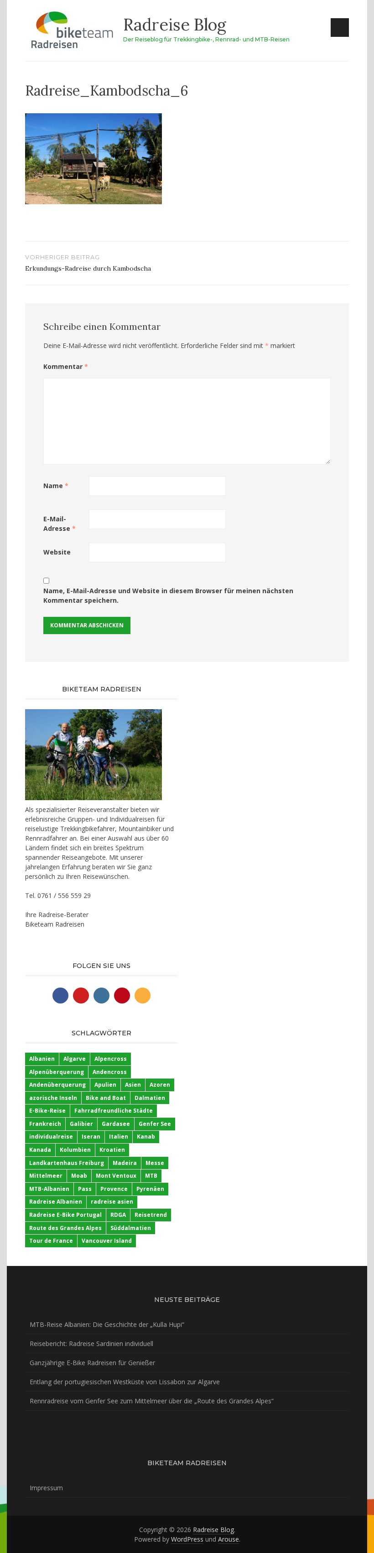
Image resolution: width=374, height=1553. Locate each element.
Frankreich (45, 1124)
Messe (154, 1163)
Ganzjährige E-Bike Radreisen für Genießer (92, 1362)
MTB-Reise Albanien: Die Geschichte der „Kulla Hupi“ (107, 1324)
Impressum (46, 1487)
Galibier (81, 1124)
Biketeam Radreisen (54, 924)
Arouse (228, 1539)
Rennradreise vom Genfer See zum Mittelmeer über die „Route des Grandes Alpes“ (152, 1401)
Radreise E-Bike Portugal (65, 1215)
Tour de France (51, 1241)
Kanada (40, 1150)
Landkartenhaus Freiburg (66, 1163)
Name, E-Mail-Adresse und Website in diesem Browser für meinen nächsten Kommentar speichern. (168, 595)
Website (57, 552)
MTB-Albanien (49, 1189)
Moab (79, 1176)
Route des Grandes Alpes (65, 1228)
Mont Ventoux (116, 1176)
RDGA (118, 1215)
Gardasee (116, 1124)
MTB (151, 1176)
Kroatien (112, 1150)
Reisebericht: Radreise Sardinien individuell (91, 1343)
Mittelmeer (45, 1176)
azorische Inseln (53, 1098)
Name (55, 485)
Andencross (110, 1072)
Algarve (74, 1059)
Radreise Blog (174, 24)
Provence (114, 1189)
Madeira (125, 1163)
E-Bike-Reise (47, 1110)
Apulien (105, 1085)
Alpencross (110, 1059)
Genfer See (155, 1124)
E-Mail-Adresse (59, 523)
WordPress (187, 1539)
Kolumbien (75, 1150)
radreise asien (112, 1201)
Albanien (42, 1059)
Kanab (146, 1136)
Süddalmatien (130, 1228)
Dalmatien (150, 1098)
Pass (85, 1189)
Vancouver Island (107, 1241)
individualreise (51, 1136)
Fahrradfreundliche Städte (113, 1110)
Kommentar (65, 366)
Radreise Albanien (55, 1201)
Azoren (160, 1085)
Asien (133, 1085)
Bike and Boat (106, 1098)
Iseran (91, 1136)
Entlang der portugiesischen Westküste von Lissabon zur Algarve (125, 1381)
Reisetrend (151, 1215)
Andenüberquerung (57, 1085)
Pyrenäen (150, 1189)
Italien (118, 1136)
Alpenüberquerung (56, 1072)
